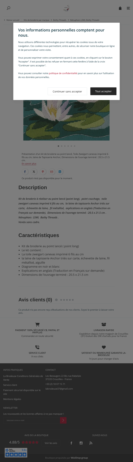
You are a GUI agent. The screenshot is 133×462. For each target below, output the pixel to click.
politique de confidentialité (63, 73)
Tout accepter (103, 91)
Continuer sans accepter (67, 91)
